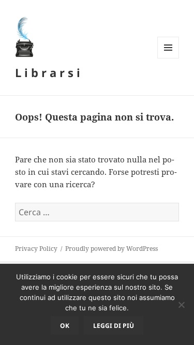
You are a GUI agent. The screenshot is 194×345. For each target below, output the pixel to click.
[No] (181, 304)
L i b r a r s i (47, 72)
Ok (64, 325)
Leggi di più (113, 325)
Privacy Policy (36, 248)
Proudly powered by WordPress (111, 248)
